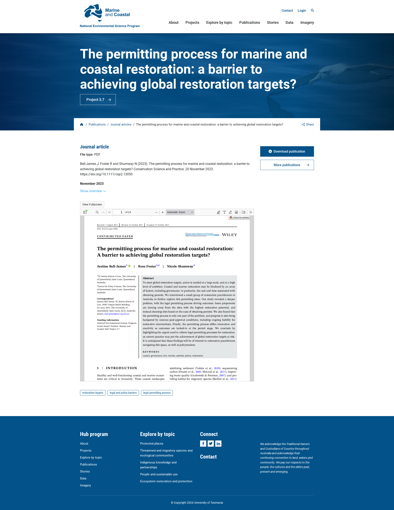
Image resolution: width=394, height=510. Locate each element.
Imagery (307, 22)
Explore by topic (219, 22)
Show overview (91, 191)
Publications (249, 22)
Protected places (151, 443)
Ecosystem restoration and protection (166, 481)
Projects (192, 22)
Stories (273, 22)
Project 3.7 (95, 99)
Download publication (289, 151)
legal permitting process (157, 393)
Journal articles (121, 124)
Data (289, 22)
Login (302, 10)
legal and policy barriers (123, 393)
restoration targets (92, 393)
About (174, 22)
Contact (287, 10)
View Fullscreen (92, 204)
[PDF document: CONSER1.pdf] (167, 295)
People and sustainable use (159, 474)
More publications (287, 165)
